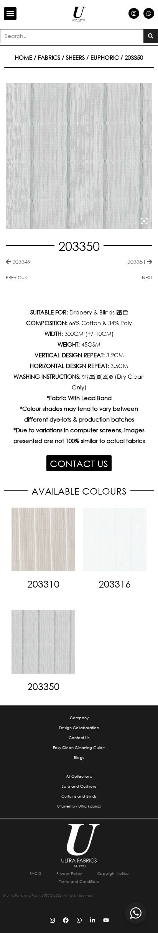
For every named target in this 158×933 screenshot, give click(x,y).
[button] (10, 13)
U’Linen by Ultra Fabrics (79, 806)
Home (23, 57)
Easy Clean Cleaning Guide (79, 748)
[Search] (150, 36)
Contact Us (79, 738)
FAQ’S (35, 873)
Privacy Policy (69, 873)
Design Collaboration (79, 728)
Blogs (79, 757)
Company (79, 718)
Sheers (75, 57)
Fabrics (49, 57)
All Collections (79, 776)
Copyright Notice (113, 873)
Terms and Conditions (79, 881)
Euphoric (105, 57)
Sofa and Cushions (79, 786)
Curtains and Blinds (79, 796)
